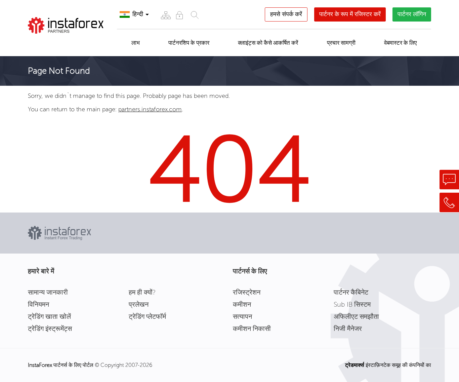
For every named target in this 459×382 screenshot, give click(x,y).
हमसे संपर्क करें (286, 14)
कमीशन (242, 304)
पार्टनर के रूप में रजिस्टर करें (350, 14)
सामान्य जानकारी (48, 292)
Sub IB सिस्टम (352, 304)
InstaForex (40, 365)
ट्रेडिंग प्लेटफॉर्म (147, 316)
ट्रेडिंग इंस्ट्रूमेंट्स (50, 328)
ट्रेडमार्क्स (354, 365)
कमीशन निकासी (252, 328)
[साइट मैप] (165, 15)
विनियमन (38, 304)
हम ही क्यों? (142, 292)
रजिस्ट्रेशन (246, 292)
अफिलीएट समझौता (356, 316)
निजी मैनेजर (348, 328)
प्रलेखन (139, 304)
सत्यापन (242, 316)
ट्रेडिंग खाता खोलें (49, 316)
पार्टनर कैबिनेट (351, 292)
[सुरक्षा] (179, 15)
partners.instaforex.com (150, 109)
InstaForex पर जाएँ (63, 42)
